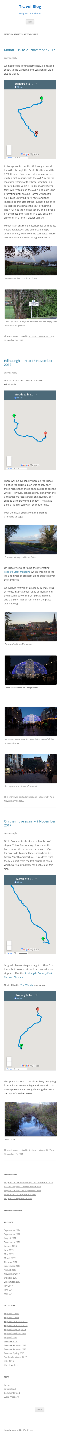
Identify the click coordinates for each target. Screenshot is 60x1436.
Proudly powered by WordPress (18, 1430)
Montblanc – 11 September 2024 (20, 1194)
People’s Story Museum (17, 571)
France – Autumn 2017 (15, 1345)
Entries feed (10, 1388)
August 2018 (10, 1269)
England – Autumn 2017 (16, 1321)
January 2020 (10, 1246)
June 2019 (9, 1250)
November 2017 (12, 1273)
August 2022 (10, 1238)
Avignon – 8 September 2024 (18, 1198)
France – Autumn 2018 (15, 1349)
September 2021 (12, 1242)
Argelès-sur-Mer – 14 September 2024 (22, 1190)
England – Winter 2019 (15, 1333)
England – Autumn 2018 (16, 1325)
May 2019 (9, 1253)
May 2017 (9, 1293)
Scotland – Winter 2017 (15, 1357)
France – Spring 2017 (14, 1353)
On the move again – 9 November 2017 (30, 823)
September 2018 (12, 1265)
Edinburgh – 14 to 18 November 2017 (28, 362)
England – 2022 (11, 1317)
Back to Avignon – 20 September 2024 (22, 1186)
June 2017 (9, 1289)
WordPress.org (11, 1396)
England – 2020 (11, 1313)
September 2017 (12, 1281)
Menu (30, 22)
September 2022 (12, 1234)
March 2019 (10, 1257)
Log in (7, 1384)
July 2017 (8, 1285)
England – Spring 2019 (15, 1329)
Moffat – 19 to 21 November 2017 (29, 50)
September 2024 (12, 1230)
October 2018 (10, 1261)
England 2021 (10, 1337)
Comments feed (12, 1392)
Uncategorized (11, 1365)
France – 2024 (11, 1341)
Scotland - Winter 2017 (39, 336)
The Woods (26, 985)
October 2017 (10, 1277)
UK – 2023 (9, 1361)
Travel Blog (30, 6)
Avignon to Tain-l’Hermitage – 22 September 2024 (28, 1182)
